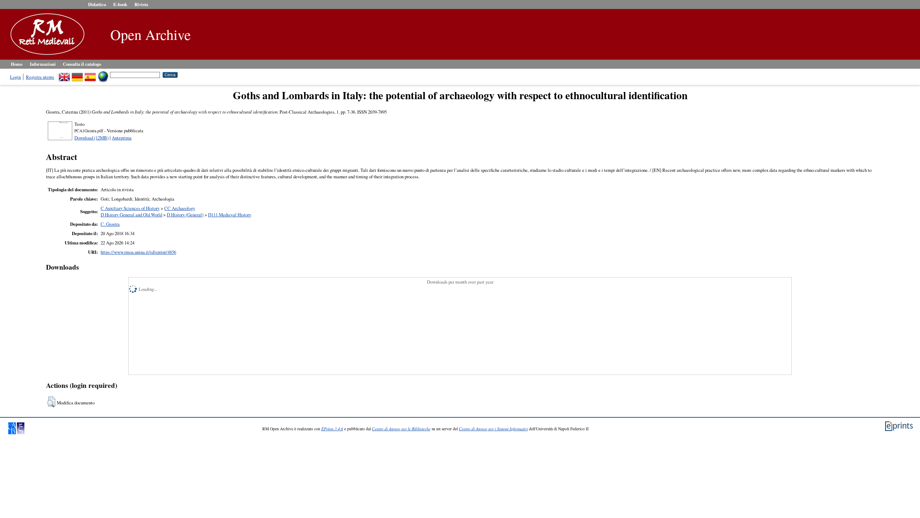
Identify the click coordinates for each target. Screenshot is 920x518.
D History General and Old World (131, 214)
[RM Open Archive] (46, 55)
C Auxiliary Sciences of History (130, 208)
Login (15, 77)
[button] (51, 401)
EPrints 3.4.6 (332, 428)
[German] (77, 74)
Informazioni (43, 64)
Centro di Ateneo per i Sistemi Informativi (493, 428)
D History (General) (185, 214)
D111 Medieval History (229, 214)
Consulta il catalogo (82, 64)
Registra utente (40, 77)
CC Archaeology (179, 208)
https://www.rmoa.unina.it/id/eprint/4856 (138, 252)
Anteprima (122, 137)
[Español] (90, 74)
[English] (64, 74)
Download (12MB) (91, 137)
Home (17, 64)
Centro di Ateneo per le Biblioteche (401, 428)
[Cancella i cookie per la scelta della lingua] (103, 74)
